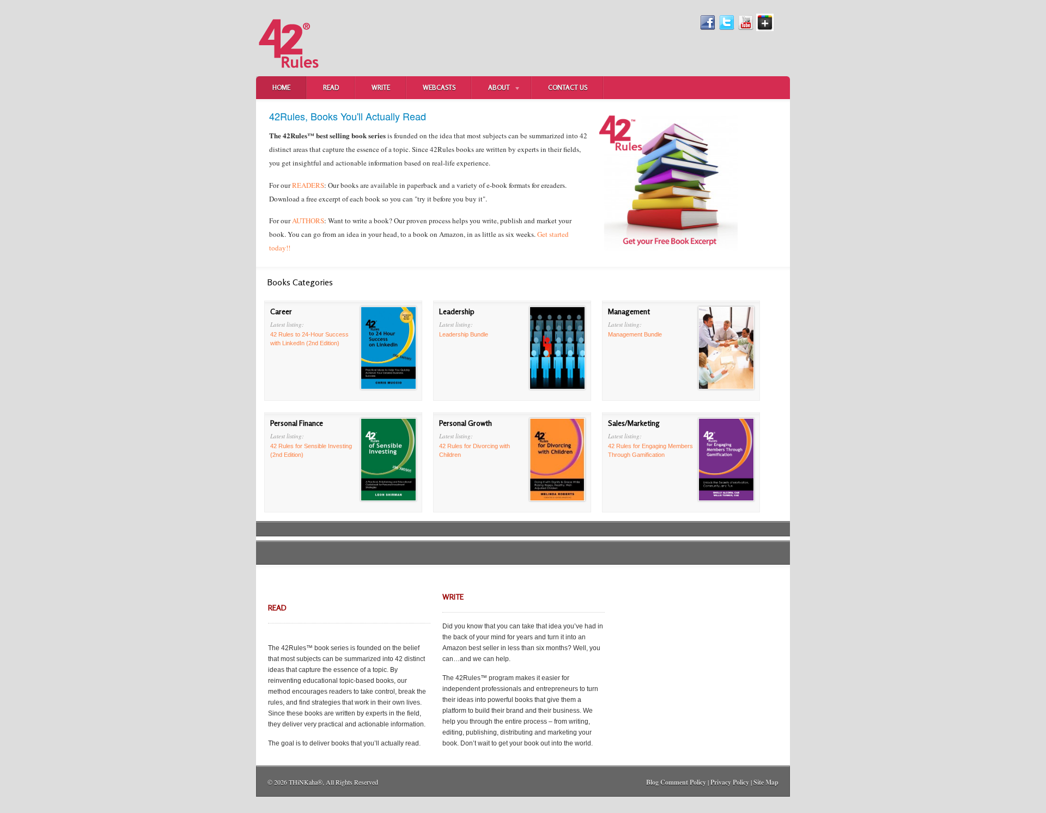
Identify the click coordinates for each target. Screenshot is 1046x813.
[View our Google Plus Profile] (765, 29)
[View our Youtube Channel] (746, 29)
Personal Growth (465, 422)
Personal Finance (296, 422)
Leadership (457, 311)
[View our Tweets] (726, 29)
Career (281, 311)
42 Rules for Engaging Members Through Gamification (650, 450)
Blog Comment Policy (676, 782)
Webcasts (439, 87)
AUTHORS (308, 220)
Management (629, 311)
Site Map (766, 782)
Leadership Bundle (463, 334)
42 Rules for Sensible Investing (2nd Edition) (311, 450)
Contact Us (567, 87)
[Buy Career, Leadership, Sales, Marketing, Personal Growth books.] (288, 74)
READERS (308, 185)
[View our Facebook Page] (707, 29)
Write (381, 87)
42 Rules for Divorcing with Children (474, 450)
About (491, 88)
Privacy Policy (729, 782)
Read (331, 87)
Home (281, 87)
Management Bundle (635, 334)
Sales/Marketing (634, 422)
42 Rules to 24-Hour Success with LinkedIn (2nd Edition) (309, 338)
